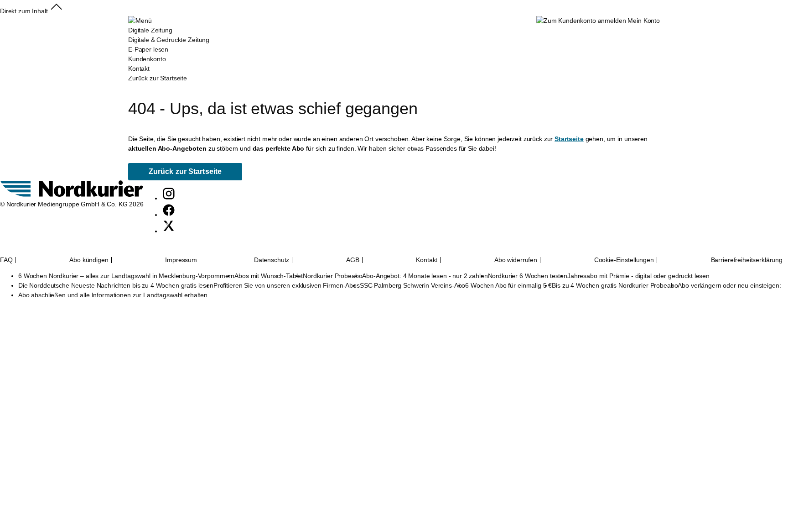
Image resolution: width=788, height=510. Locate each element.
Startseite (569, 138)
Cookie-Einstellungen (624, 260)
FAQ (6, 260)
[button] (56, 11)
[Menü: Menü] (139, 20)
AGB (352, 260)
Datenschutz (271, 260)
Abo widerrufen (515, 260)
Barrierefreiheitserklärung (747, 260)
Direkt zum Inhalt (24, 11)
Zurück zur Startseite (157, 78)
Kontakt (426, 260)
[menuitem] (168, 45)
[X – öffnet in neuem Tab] (169, 231)
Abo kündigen (88, 260)
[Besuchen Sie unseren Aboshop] (72, 194)
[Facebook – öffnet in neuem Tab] (169, 214)
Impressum (181, 260)
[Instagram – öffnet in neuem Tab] (169, 198)
